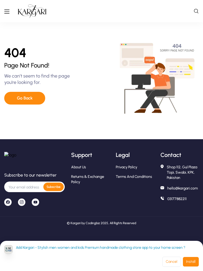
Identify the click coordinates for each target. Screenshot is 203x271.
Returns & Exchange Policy (87, 179)
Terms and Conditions (134, 176)
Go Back (25, 98)
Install (191, 261)
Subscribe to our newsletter (30, 175)
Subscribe (54, 187)
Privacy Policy (126, 167)
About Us (78, 167)
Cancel (171, 261)
